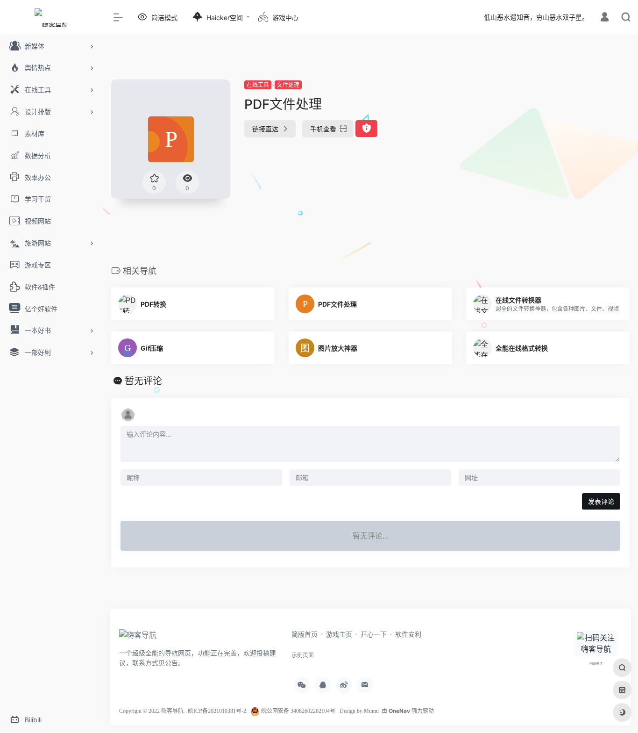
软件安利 (408, 634)
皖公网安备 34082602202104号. (298, 711)
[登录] (605, 18)
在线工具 (258, 84)
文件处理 (288, 84)
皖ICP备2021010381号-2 (217, 711)
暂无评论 (143, 381)
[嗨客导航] (137, 637)
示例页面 (302, 655)
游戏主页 (339, 634)
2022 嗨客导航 (166, 711)
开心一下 (374, 634)
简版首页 (304, 634)
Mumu (371, 711)
